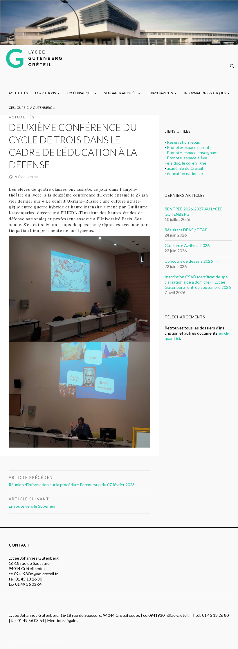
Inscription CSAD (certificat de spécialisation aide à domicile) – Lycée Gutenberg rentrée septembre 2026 (198, 282)
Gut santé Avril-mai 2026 (187, 245)
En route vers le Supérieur (32, 503)
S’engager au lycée (120, 93)
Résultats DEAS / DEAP (186, 229)
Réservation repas (183, 142)
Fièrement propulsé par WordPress (36, 642)
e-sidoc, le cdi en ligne (186, 163)
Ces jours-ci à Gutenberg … (32, 107)
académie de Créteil (185, 168)
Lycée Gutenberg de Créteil (41, 57)
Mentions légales (62, 620)
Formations (45, 93)
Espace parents (160, 93)
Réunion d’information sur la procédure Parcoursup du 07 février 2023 (72, 481)
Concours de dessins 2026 (189, 261)
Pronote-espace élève (187, 157)
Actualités (18, 93)
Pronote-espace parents (189, 147)
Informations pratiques (205, 93)
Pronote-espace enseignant (192, 152)
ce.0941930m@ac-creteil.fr (33, 573)
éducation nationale (185, 173)
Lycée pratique (79, 93)
